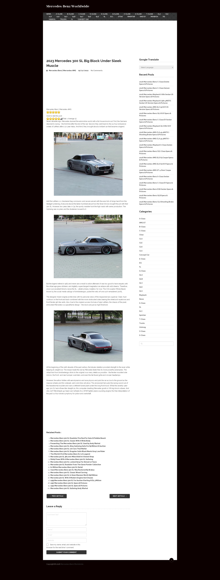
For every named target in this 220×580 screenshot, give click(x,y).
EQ (164, 16)
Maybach (154, 16)
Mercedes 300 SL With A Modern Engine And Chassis (71, 478)
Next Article (119, 496)
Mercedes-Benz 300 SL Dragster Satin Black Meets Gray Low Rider (77, 451)
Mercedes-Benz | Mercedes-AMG (62, 70)
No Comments (96, 70)
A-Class (59, 14)
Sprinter (131, 16)
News (48, 14)
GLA (65, 16)
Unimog (52, 19)
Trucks (63, 19)
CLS (50, 16)
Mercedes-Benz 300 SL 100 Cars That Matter (68, 449)
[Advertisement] (110, 38)
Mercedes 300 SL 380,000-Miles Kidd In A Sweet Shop (72, 457)
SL (104, 16)
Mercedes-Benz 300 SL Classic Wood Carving (68, 472)
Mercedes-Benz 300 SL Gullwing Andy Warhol (69, 488)
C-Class (81, 14)
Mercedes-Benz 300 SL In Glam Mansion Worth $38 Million (74, 475)
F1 (72, 19)
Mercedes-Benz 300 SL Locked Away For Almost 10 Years (73, 462)
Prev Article (57, 496)
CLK (57, 16)
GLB (73, 16)
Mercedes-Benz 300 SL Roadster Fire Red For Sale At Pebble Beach (78, 438)
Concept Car (83, 19)
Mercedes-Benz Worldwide (67, 6)
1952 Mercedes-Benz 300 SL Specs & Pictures (68, 486)
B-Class (70, 14)
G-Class (115, 14)
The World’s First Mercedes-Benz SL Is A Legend (70, 454)
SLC (111, 16)
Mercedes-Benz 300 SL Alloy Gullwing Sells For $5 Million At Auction (78, 446)
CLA (159, 14)
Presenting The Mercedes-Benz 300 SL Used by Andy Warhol (75, 443)
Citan (120, 16)
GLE (89, 16)
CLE (166, 14)
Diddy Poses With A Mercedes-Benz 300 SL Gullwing (71, 459)
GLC (81, 16)
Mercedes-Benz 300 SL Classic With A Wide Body (70, 441)
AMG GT (143, 16)
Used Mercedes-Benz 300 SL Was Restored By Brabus (72, 470)
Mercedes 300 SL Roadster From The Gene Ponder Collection (75, 464)
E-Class (93, 14)
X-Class (138, 14)
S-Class (104, 14)
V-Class (127, 14)
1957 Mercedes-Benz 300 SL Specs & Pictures (68, 483)
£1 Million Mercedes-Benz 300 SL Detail (66, 467)
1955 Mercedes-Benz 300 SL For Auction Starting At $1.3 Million (75, 480)
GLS (97, 16)
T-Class (149, 14)
